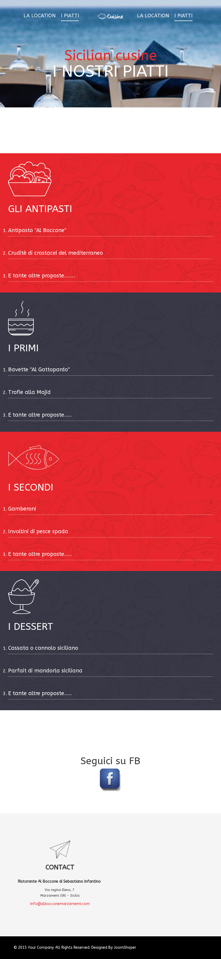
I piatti (70, 16)
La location (39, 16)
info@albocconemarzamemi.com (60, 904)
